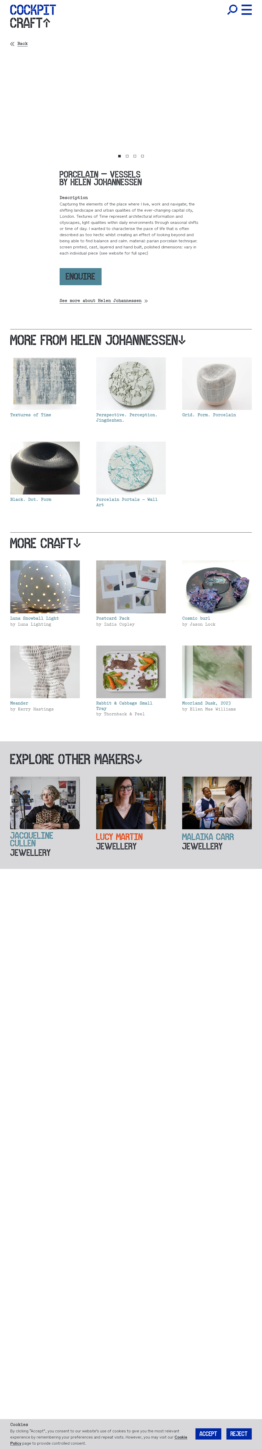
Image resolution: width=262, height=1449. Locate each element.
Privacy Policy (119, 731)
